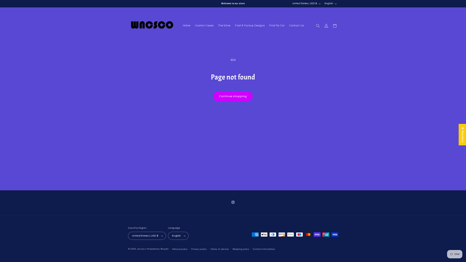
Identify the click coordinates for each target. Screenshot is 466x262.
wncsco (141, 249)
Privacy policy (199, 249)
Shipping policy (241, 249)
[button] (318, 26)
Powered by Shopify (158, 249)
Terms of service (219, 249)
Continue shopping (233, 96)
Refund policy (180, 249)
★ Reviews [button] (462, 134)
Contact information (264, 249)
